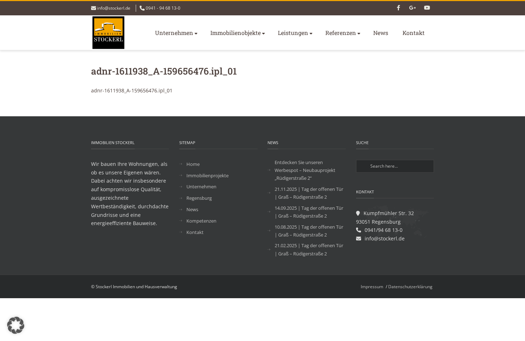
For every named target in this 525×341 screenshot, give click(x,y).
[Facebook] (398, 8)
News (380, 32)
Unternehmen (174, 32)
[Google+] (412, 8)
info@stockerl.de (113, 8)
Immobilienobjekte (235, 32)
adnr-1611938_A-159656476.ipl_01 (131, 90)
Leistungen (293, 32)
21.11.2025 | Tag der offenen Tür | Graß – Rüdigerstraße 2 (309, 193)
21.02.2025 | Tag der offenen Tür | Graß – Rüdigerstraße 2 (309, 249)
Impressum (372, 287)
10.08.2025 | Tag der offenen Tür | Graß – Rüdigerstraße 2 (309, 231)
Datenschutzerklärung (410, 287)
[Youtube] (427, 8)
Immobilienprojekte (207, 175)
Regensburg (199, 198)
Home (193, 164)
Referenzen (340, 32)
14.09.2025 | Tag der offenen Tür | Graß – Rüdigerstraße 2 (309, 212)
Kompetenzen (201, 221)
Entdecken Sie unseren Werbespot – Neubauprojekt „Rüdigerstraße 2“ (305, 170)
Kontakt (413, 32)
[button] (15, 325)
